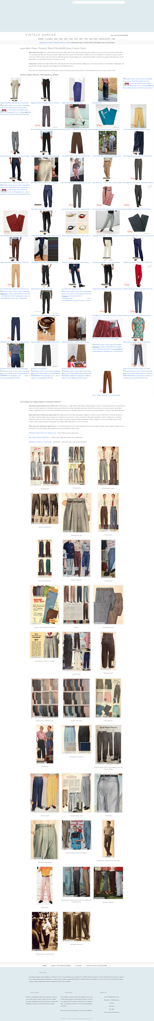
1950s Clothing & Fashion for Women (60, 42)
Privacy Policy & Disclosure (112, 1012)
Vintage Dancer (41, 34)
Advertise (112, 1006)
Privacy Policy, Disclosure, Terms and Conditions (78, 1010)
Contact (111, 1003)
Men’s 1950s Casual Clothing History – (40, 437)
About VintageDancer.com (111, 997)
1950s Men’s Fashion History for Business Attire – (43, 433)
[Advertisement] (77, 19)
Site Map (111, 1009)
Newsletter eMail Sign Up (111, 1000)
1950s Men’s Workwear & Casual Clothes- (41, 442)
